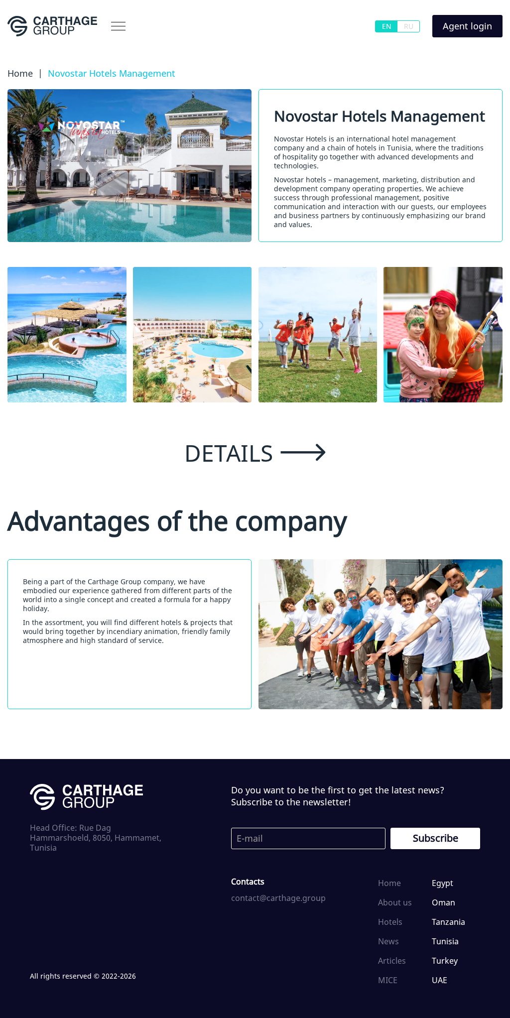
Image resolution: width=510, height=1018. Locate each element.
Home (389, 883)
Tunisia (445, 941)
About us (41, 48)
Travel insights (233, 48)
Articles (392, 960)
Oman (443, 902)
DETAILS (228, 452)
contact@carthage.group (278, 897)
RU (408, 26)
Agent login (467, 26)
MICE (387, 980)
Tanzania (448, 921)
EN (386, 26)
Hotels (390, 921)
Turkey (445, 960)
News (388, 941)
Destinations (102, 48)
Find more (165, 48)
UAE (439, 980)
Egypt (442, 883)
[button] (118, 26)
